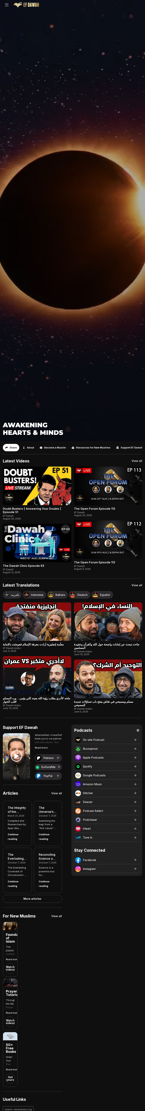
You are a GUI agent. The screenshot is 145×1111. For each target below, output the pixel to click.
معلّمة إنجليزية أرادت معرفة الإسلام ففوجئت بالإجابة (33, 644)
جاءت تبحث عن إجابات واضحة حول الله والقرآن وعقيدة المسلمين (106, 646)
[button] (11, 447)
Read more (41, 747)
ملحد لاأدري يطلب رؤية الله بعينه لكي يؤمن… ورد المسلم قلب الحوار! (36, 699)
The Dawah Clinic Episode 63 (23, 566)
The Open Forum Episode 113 (94, 508)
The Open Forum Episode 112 (94, 562)
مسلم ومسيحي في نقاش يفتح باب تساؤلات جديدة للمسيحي (103, 703)
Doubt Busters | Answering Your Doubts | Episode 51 (32, 510)
